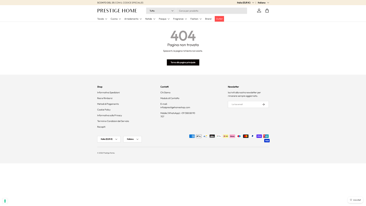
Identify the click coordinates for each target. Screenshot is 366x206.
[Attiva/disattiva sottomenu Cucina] (120, 19)
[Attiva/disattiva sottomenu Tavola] (106, 19)
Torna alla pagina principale (183, 62)
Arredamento (131, 18)
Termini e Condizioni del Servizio (113, 121)
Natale (148, 18)
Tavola (100, 18)
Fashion (194, 18)
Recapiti (101, 126)
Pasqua (162, 18)
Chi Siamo (165, 92)
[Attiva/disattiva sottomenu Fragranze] (186, 19)
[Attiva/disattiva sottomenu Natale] (154, 19)
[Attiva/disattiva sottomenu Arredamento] (140, 19)
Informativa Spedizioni (108, 92)
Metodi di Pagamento (108, 103)
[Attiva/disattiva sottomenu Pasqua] (168, 19)
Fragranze (178, 18)
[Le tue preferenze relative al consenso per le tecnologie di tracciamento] (5, 201)
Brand (208, 18)
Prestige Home (108, 153)
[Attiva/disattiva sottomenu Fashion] (200, 19)
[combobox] (196, 11)
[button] (267, 10)
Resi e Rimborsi (104, 98)
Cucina (114, 18)
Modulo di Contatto (169, 98)
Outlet (219, 18)
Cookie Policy (104, 109)
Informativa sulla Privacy (109, 115)
